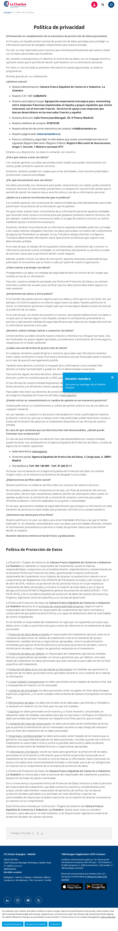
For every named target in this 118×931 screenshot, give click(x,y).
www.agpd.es (68, 395)
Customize (55, 924)
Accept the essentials (36, 924)
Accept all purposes (13, 924)
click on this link (108, 917)
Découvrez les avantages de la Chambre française (85, 386)
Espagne (7, 12)
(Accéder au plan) (13, 872)
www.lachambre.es (49, 134)
